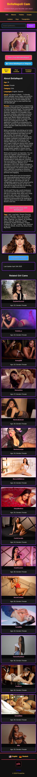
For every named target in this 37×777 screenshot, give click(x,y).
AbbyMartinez (18, 508)
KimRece (18, 686)
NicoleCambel (18, 597)
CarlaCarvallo (18, 538)
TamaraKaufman (18, 656)
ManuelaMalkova (18, 479)
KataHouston (18, 568)
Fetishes (21, 14)
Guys (17, 19)
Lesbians (10, 19)
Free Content (16, 70)
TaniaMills (18, 627)
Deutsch (25, 756)
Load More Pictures (18, 258)
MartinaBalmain (18, 420)
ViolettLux (18, 331)
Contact (18, 770)
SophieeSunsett (18, 301)
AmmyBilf (18, 360)
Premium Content (28, 70)
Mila (18, 745)
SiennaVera (18, 390)
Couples (29, 14)
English (14, 756)
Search (31, 26)
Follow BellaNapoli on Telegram (19, 64)
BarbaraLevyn (18, 449)
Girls (7, 14)
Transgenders (26, 19)
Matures (13, 14)
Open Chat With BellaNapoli (18, 57)
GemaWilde (18, 716)
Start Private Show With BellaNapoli (18, 209)
